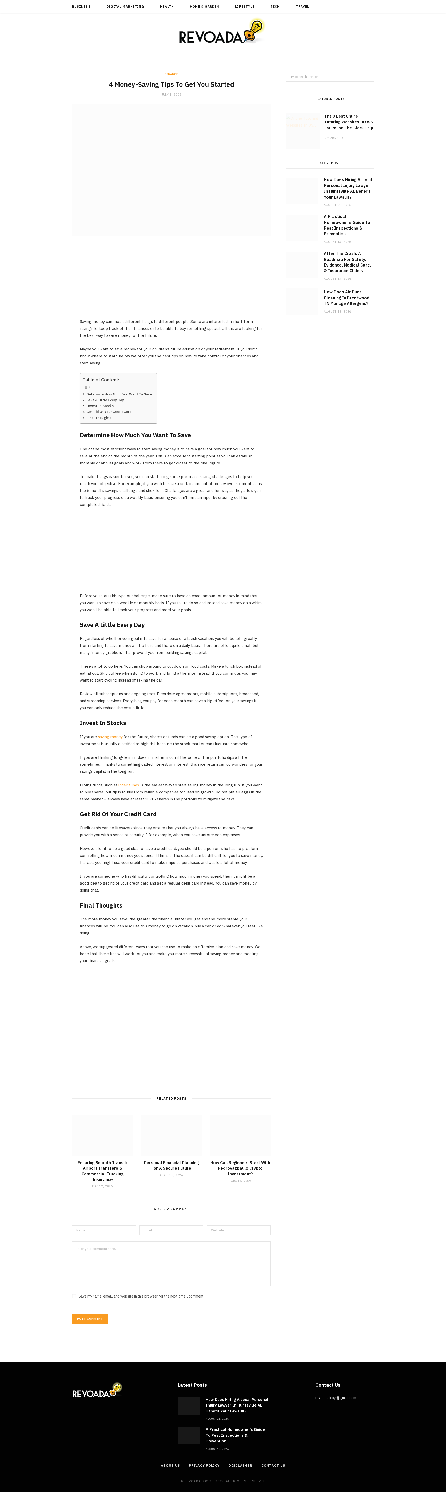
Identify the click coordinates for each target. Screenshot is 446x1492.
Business (81, 7)
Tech (275, 7)
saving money (110, 736)
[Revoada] (223, 30)
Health (167, 7)
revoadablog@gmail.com (335, 1397)
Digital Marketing (125, 7)
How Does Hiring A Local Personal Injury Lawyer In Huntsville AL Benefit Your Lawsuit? (237, 1405)
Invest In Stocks (100, 405)
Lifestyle (244, 7)
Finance (171, 74)
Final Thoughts (99, 417)
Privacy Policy (204, 1465)
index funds (128, 785)
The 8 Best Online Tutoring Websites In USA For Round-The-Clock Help (348, 122)
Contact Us (273, 1465)
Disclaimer (240, 1465)
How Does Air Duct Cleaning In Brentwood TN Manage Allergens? (346, 297)
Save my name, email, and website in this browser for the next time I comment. (141, 1296)
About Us (170, 1465)
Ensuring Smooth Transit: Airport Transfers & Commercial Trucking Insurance (102, 1171)
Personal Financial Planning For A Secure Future (171, 1165)
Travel (302, 7)
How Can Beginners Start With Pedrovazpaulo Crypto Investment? (240, 1168)
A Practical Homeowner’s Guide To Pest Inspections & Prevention (235, 1435)
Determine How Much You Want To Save (119, 394)
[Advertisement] (171, 282)
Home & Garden (204, 7)
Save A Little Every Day (105, 399)
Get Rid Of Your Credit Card (109, 411)
